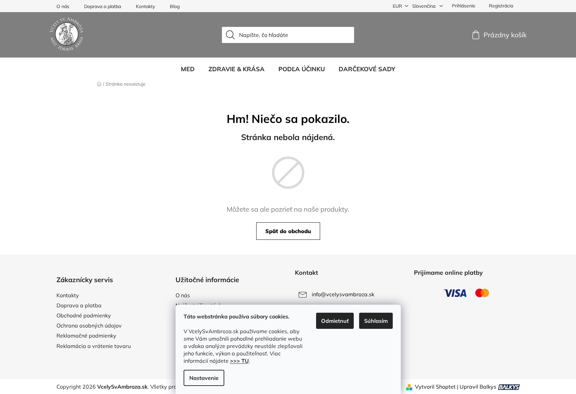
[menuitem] (187, 69)
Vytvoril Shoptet (435, 386)
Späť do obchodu (288, 231)
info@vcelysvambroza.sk (343, 294)
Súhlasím (376, 320)
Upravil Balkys (478, 386)
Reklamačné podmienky (86, 335)
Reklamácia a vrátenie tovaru (93, 346)
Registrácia (501, 6)
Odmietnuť (335, 320)
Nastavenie (204, 378)
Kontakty (145, 6)
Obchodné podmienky (83, 315)
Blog (175, 6)
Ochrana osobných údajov (89, 325)
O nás (62, 6)
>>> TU (239, 360)
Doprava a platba (102, 6)
